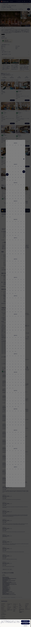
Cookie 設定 (25, 625)
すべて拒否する (25, 623)
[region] (15, 623)
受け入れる (25, 621)
